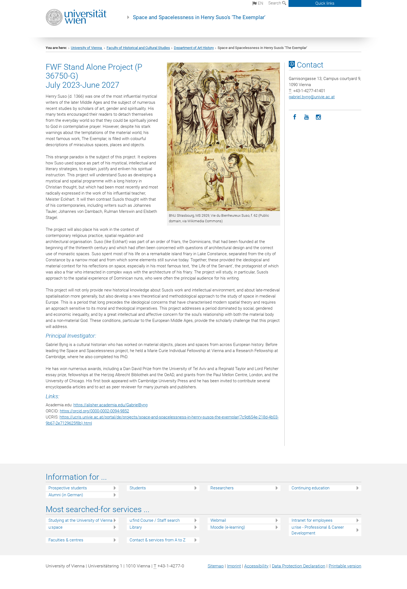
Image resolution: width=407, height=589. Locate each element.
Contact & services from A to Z (158, 540)
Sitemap (216, 566)
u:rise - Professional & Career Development (318, 530)
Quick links (324, 3)
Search (275, 3)
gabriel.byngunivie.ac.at (312, 96)
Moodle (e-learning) (227, 527)
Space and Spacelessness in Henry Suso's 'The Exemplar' (199, 17)
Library (136, 527)
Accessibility (256, 566)
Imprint (234, 566)
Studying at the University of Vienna (80, 520)
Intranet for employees (312, 520)
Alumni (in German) (65, 494)
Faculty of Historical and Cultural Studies (138, 48)
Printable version (345, 566)
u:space (55, 527)
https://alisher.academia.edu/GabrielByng (110, 404)
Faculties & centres (65, 540)
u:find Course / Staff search (155, 520)
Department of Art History (194, 48)
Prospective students (67, 487)
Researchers (222, 487)
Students (138, 487)
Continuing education (310, 487)
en (260, 3)
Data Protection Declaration (298, 566)
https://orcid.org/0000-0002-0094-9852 (94, 411)
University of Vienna (87, 48)
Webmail (218, 520)
